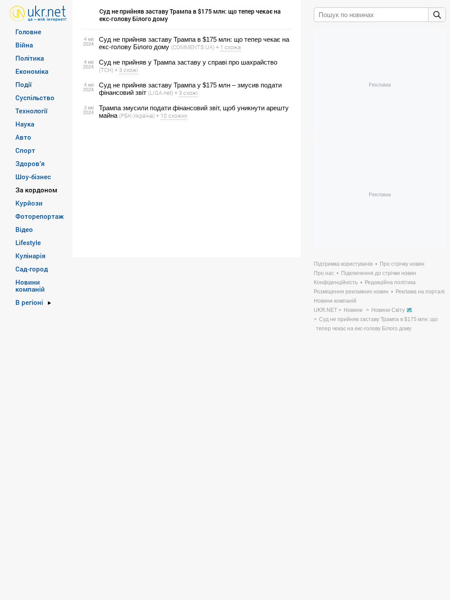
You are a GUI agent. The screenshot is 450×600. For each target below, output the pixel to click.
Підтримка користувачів (343, 264)
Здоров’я (30, 163)
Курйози (29, 202)
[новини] (38, 13)
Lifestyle (28, 242)
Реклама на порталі (420, 292)
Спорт (25, 150)
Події (23, 84)
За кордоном (36, 189)
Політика (29, 57)
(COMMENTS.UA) (192, 47)
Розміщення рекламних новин (351, 292)
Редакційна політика (390, 282)
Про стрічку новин (402, 264)
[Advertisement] (185, 188)
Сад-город (31, 268)
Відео (24, 229)
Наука (24, 123)
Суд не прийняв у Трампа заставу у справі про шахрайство (188, 62)
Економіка (31, 71)
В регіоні (29, 302)
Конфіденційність (336, 282)
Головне (28, 31)
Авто (23, 137)
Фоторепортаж (39, 216)
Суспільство (34, 97)
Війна (24, 44)
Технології (31, 110)
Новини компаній (30, 285)
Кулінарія (30, 255)
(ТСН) (106, 70)
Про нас (324, 273)
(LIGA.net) (160, 93)
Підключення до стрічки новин (378, 273)
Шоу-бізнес (33, 176)
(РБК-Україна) (137, 115)
